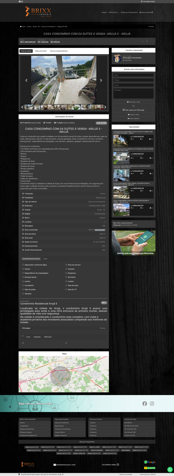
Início (23, 26)
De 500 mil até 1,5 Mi (131, 426)
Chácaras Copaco (26, 432)
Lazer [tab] (28, 337)
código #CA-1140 (65, 450)
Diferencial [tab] (47, 337)
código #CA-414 (50, 450)
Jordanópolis (24, 426)
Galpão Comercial (61, 435)
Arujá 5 (22, 423)
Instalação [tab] (37, 337)
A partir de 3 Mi (130, 435)
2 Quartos (93, 426)
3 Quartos (93, 429)
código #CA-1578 (81, 450)
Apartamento (59, 426)
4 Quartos (93, 432)
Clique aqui (117, 225)
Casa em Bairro (60, 432)
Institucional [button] (112, 12)
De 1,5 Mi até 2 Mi (130, 429)
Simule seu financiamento (129, 12)
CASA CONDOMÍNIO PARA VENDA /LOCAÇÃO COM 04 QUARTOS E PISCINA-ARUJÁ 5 (131, 184)
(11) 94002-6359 (149, 1)
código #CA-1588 (63, 453)
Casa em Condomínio (48, 26)
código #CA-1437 (141, 447)
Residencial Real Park (27, 429)
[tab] (26, 51)
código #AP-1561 (47, 447)
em (79, 453)
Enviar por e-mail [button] (134, 102)
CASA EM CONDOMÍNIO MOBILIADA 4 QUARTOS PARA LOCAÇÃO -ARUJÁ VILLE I (131, 166)
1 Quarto (93, 423)
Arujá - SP (36, 26)
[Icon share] (20, 2)
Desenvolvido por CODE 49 (147, 474)
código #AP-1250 (80, 447)
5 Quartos (93, 435)
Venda (29, 26)
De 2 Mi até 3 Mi (130, 432)
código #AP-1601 (34, 450)
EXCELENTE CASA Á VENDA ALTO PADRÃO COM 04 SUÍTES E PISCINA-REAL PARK (133, 149)
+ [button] (21, 358)
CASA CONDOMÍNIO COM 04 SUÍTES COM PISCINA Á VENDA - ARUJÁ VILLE (131, 201)
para (94, 447)
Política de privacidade (126, 474)
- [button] (21, 361)
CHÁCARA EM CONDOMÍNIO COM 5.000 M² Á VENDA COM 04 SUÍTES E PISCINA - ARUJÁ (133, 132)
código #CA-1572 (112, 450)
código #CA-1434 (109, 447)
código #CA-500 (32, 447)
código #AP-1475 (109, 453)
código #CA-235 (94, 453)
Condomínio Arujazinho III (28, 435)
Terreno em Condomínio (63, 429)
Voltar (152, 26)
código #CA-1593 (139, 450)
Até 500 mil (128, 423)
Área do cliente (146, 12)
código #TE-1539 (125, 447)
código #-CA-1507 (64, 447)
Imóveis (104, 12)
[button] (26, 80)
